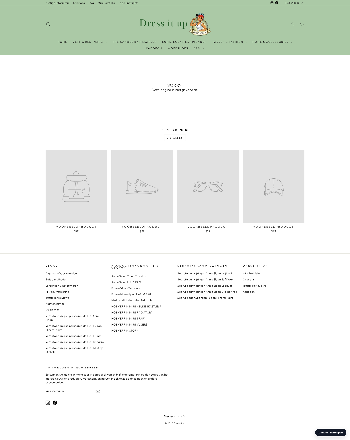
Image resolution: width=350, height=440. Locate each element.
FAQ (91, 3)
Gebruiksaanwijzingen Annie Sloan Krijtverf (204, 273)
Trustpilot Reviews (57, 297)
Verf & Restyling (88, 41)
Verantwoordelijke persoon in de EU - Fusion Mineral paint (74, 327)
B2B (197, 48)
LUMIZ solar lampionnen (184, 41)
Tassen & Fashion (228, 41)
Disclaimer (52, 309)
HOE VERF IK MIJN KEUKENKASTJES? (136, 306)
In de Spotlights (128, 3)
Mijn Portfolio (106, 3)
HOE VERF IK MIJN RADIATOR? (132, 312)
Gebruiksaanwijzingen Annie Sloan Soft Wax (205, 279)
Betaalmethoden (56, 279)
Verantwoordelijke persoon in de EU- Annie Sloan (73, 318)
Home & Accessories (270, 41)
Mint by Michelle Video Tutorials (131, 300)
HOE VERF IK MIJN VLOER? (129, 324)
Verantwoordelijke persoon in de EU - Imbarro (75, 342)
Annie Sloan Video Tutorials (129, 276)
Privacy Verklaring (57, 291)
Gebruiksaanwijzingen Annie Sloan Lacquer (204, 285)
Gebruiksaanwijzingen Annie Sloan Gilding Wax (207, 291)
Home (62, 41)
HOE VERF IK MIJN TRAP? (128, 318)
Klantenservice (55, 303)
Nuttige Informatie (57, 3)
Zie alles (175, 137)
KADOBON (154, 48)
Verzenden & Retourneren (62, 285)
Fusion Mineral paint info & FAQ (131, 294)
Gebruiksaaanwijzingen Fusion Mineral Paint (205, 297)
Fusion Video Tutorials (125, 288)
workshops (178, 48)
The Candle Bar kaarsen (134, 41)
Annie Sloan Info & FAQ (126, 282)
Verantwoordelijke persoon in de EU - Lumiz (73, 336)
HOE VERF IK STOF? (124, 330)
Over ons (79, 3)
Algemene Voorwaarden (61, 273)
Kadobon (249, 291)
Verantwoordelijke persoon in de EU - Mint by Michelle (74, 349)
